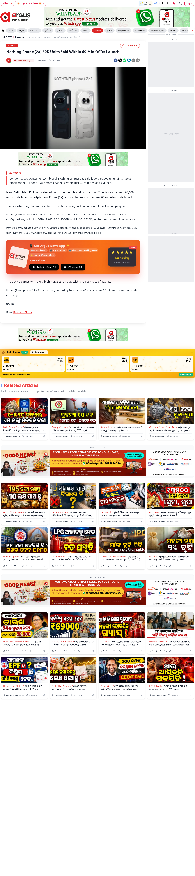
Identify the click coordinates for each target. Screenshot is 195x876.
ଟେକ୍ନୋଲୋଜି (123, 30)
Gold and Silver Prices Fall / (163, 427)
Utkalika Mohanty (22, 60)
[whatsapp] (124, 60)
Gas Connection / (60, 512)
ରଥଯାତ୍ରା (34, 30)
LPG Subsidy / (156, 686)
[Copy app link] (138, 60)
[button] (33, 364)
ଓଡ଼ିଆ (157, 3)
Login (189, 3)
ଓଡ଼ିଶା (22, 30)
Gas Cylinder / (59, 556)
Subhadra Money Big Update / (18, 641)
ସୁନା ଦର (60, 30)
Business (19, 37)
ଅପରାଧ (173, 30)
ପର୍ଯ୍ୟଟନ (73, 30)
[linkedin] (129, 60)
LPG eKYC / (106, 641)
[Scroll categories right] (192, 30)
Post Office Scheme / (13, 512)
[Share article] (44, 436)
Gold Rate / (155, 512)
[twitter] (120, 60)
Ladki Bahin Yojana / (13, 427)
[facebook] (116, 60)
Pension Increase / (158, 641)
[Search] (180, 3)
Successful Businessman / (114, 556)
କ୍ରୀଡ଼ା (109, 30)
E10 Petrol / (106, 512)
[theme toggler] (174, 3)
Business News (22, 312)
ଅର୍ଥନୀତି (97, 30)
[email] (133, 60)
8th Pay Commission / (63, 641)
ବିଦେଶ (85, 30)
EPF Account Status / (13, 686)
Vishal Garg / (107, 686)
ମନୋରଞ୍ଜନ (140, 30)
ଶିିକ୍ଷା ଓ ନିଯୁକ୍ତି (157, 30)
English (166, 3)
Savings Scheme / (61, 427)
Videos (6, 3)
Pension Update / (12, 556)
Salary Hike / (107, 427)
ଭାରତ (11, 30)
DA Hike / (154, 556)
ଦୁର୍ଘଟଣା (48, 30)
